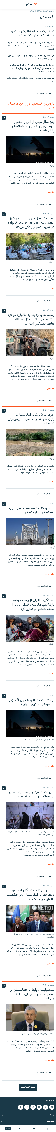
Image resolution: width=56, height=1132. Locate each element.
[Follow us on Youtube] (39, 1107)
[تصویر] (34, 1128)
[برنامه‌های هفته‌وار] (20, 1128)
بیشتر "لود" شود (28, 1087)
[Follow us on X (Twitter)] (45, 1107)
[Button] (44, 93)
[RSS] (20, 1107)
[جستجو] (47, 1128)
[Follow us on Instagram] (33, 1107)
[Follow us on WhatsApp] (26, 1107)
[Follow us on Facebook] (51, 1107)
